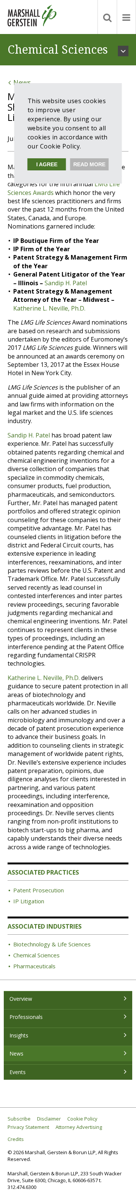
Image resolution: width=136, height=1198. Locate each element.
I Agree (46, 164)
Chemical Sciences (36, 955)
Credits (16, 1139)
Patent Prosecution (38, 890)
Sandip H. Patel (66, 283)
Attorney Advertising (79, 1127)
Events (17, 1072)
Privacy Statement (28, 1127)
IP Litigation (28, 901)
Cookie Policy (82, 1118)
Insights (18, 1035)
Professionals (26, 1016)
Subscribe (19, 1118)
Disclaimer (49, 1118)
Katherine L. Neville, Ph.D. (49, 308)
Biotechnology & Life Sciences (52, 944)
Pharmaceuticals (34, 966)
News (16, 1053)
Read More (89, 164)
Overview (20, 998)
